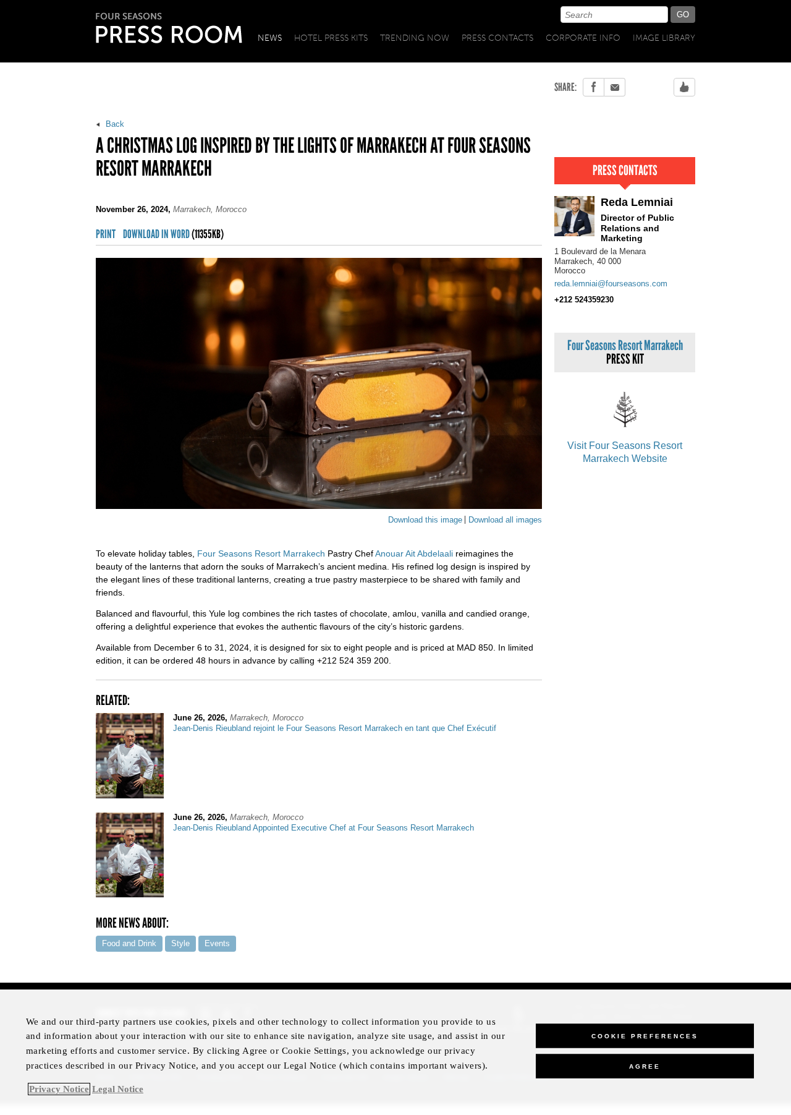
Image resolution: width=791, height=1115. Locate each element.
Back (113, 124)
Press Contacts (497, 38)
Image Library (664, 38)
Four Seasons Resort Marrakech (261, 553)
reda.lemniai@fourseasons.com (610, 283)
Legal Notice (117, 1089)
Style (180, 943)
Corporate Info (583, 38)
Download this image (425, 520)
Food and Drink (129, 943)
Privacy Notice (59, 1089)
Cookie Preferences (644, 1035)
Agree (645, 1065)
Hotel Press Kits (331, 38)
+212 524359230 (584, 299)
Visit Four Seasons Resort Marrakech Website (624, 452)
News (270, 38)
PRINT (106, 234)
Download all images (505, 520)
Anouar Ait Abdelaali (414, 553)
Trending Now (414, 38)
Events (217, 943)
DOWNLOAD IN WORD (173, 234)
